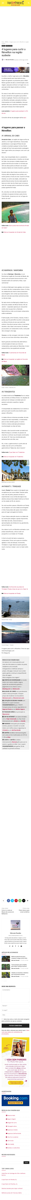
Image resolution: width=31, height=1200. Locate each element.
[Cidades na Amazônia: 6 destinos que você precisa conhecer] (6, 975)
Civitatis (5, 730)
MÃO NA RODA (9, 45)
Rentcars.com (6, 698)
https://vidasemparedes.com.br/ (15, 935)
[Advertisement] (15, 23)
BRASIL (6, 42)
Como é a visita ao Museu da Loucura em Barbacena (8, 912)
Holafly (23, 721)
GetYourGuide (16, 730)
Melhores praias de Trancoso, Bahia (12, 1193)
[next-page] (5, 981)
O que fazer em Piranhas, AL (9, 1184)
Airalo (16, 721)
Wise (8, 737)
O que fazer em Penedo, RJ (9, 1179)
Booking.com (6, 689)
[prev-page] (3, 981)
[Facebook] (8, 900)
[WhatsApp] (20, 900)
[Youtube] (21, 945)
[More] (27, 900)
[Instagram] (12, 945)
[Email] (23, 900)
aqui (25, 117)
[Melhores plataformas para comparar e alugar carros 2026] (6, 959)
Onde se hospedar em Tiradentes (13, 456)
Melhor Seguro (20, 709)
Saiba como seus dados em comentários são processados (15, 1032)
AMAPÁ (3, 969)
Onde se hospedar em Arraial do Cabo (15, 232)
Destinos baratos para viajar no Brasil (12, 1188)
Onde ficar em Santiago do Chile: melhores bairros (13, 1174)
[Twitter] (12, 900)
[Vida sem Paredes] (3, 60)
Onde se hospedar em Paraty (12, 593)
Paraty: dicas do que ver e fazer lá (18, 589)
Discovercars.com (18, 698)
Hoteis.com (15, 689)
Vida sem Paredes (10, 59)
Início (3, 42)
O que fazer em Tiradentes (17, 452)
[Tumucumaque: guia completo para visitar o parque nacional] (6, 967)
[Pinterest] (16, 900)
